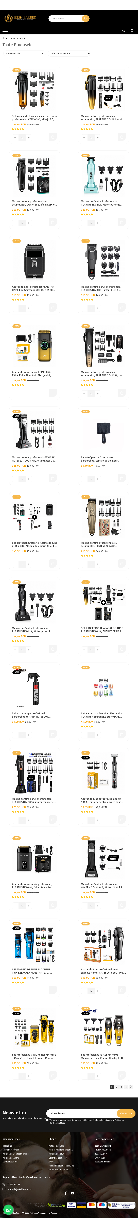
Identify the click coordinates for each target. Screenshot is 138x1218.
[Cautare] (86, 18)
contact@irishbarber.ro (19, 1189)
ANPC (51, 1161)
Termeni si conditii (11, 1149)
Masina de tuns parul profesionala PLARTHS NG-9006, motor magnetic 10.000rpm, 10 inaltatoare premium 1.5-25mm (33, 800)
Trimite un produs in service (61, 1165)
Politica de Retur (56, 1154)
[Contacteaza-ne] (123, 30)
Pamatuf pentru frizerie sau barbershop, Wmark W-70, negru (100, 459)
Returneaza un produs (58, 1169)
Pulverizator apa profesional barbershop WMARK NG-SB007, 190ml (30, 715)
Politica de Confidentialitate (16, 1154)
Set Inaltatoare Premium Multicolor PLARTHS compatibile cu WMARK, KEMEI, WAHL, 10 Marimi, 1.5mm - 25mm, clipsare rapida (101, 715)
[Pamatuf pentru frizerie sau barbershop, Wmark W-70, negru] (103, 431)
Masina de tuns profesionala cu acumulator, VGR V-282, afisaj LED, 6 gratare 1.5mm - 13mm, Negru (33, 203)
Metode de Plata (56, 1146)
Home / (6, 38)
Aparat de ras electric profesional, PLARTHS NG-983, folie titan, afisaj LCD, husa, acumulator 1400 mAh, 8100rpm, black (32, 886)
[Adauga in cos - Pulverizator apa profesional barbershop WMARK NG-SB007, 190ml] (53, 734)
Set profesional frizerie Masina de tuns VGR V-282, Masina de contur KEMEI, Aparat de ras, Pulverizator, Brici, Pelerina (34, 544)
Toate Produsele (17, 38)
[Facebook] (65, 1193)
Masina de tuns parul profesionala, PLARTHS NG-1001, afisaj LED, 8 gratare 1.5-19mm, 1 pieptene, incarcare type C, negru (101, 288)
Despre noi (7, 1146)
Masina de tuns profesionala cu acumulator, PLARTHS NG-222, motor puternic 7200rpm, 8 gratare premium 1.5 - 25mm (103, 118)
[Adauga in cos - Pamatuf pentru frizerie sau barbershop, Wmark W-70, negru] (122, 478)
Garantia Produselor (57, 1158)
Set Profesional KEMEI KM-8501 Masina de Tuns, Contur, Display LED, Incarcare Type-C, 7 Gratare (102, 1056)
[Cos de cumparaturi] (131, 30)
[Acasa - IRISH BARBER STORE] (23, 18)
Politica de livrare (11, 1158)
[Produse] (5, 31)
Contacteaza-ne (10, 1161)
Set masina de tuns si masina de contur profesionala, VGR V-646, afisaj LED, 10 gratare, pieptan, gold (34, 118)
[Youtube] (72, 1193)
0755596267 (13, 1184)
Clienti (52, 1139)
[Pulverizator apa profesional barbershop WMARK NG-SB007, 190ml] (34, 687)
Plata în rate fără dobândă (60, 1149)
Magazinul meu (11, 1139)
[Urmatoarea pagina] (131, 1087)
